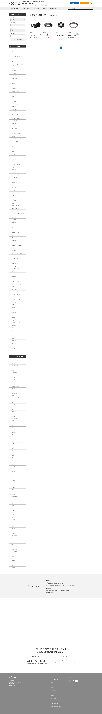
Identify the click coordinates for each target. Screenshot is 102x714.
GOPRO (13, 427)
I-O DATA (13, 439)
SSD (12, 51)
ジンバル (13, 291)
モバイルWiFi (14, 68)
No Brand (13, 482)
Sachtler (13, 510)
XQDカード (14, 187)
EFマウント (14, 154)
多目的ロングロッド (15, 232)
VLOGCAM (13, 83)
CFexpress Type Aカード (16, 177)
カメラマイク (14, 136)
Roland (13, 501)
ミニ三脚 (13, 230)
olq (12, 485)
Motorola (13, 471)
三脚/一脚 (13, 225)
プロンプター (14, 325)
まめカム (13, 96)
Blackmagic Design (15, 386)
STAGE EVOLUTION (15, 508)
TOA (12, 537)
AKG (12, 361)
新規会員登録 (84, 3)
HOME (52, 677)
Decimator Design (15, 404)
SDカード (13, 180)
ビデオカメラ (14, 73)
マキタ (13, 565)
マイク (13, 261)
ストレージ (14, 48)
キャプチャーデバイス (16, 322)
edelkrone (13, 413)
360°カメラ (14, 101)
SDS (12, 503)
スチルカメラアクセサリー (16, 133)
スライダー (14, 297)
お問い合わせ (53, 8)
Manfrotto (13, 469)
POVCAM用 (14, 111)
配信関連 (13, 317)
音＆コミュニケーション (16, 255)
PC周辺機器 (14, 70)
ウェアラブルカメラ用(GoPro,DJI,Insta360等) (16, 117)
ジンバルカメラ (14, 88)
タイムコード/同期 (15, 125)
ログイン (75, 3)
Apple (13, 368)
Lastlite (13, 462)
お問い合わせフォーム (65, 661)
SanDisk (13, 512)
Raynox (13, 498)
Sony (12, 524)
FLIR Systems (14, 420)
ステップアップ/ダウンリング (17, 167)
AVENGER (13, 377)
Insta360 (13, 436)
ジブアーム (14, 302)
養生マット (14, 312)
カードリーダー (14, 195)
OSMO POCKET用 (15, 114)
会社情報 (52, 692)
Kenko (13, 455)
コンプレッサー (14, 286)
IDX (12, 434)
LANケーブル (14, 343)
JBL (12, 441)
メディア (13, 172)
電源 (12, 330)
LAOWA (13, 459)
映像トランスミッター (16, 203)
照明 (12, 237)
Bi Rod (13, 384)
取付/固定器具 (14, 128)
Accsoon (13, 358)
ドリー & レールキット (16, 299)
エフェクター (14, 273)
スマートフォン (14, 59)
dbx (12, 402)
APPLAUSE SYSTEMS (15, 365)
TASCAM (13, 528)
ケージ (13, 146)
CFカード (13, 190)
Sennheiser (14, 514)
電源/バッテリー (15, 327)
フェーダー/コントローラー (17, 284)
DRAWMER (14, 411)
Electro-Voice (14, 418)
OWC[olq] (13, 489)
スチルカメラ (14, 131)
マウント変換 (14, 169)
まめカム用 (14, 123)
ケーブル (13, 335)
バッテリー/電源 (15, 141)
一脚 (12, 235)
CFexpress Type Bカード (16, 174)
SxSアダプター (14, 198)
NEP (12, 478)
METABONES (14, 466)
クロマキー (14, 309)
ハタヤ (13, 563)
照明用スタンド (14, 248)
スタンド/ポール (15, 266)
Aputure (13, 370)
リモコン (13, 143)
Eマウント (13, 151)
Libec (13, 464)
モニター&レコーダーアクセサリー (18, 214)
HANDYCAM (14, 80)
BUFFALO (13, 388)
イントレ (13, 304)
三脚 (12, 227)
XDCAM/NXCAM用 (15, 109)
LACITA (13, 457)
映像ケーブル (14, 338)
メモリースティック (15, 192)
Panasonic (13, 494)
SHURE (13, 505)
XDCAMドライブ (15, 210)
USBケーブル (14, 345)
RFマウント (14, 159)
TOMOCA (13, 540)
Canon (13, 400)
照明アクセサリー (15, 250)
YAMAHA (13, 553)
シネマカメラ (14, 75)
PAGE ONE (13, 491)
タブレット (14, 61)
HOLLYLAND (14, 429)
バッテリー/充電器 (15, 333)
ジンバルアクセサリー (16, 294)
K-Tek (12, 450)
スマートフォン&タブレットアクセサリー (18, 65)
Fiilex (12, 425)
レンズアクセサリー (15, 162)
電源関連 (13, 307)
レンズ (13, 149)
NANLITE (13, 475)
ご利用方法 (36, 8)
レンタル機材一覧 (13, 8)
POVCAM (13, 86)
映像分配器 (14, 219)
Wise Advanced (14, 551)
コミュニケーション (15, 268)
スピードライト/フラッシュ (17, 138)
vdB (12, 542)
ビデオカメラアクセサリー (16, 104)
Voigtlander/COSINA (15, 547)
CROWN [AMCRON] (15, 397)
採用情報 (52, 695)
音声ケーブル (14, 340)
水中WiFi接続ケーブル (16, 351)
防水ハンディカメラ (15, 99)
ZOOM (13, 558)
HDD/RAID (13, 54)
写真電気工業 (14, 567)
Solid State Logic (15, 521)
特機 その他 (14, 289)
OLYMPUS (13, 487)
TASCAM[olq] (14, 530)
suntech (13, 526)
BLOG (44, 8)
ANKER (13, 363)
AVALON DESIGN (15, 374)
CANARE (13, 390)
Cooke (13, 395)
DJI (12, 409)
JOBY (13, 443)
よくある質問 (53, 698)
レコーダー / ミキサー (16, 258)
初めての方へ (25, 8)
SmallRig (13, 519)
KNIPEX (13, 452)
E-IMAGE (13, 416)
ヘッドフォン (14, 263)
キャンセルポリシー (54, 700)
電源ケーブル (14, 348)
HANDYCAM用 (14, 120)
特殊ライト (14, 243)
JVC (12, 446)
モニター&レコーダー (16, 205)
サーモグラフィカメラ (16, 93)
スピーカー (14, 271)
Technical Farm (14, 535)
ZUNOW (13, 560)
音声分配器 (14, 276)
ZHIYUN (13, 556)
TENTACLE (13, 533)
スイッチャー (14, 200)
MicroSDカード (14, 182)
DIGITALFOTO (14, 407)
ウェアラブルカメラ (15, 91)
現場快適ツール (14, 315)
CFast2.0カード (14, 185)
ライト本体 (14, 240)
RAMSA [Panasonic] (15, 496)
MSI (12, 473)
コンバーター (14, 217)
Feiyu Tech (13, 423)
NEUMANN (13, 480)
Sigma (13, 517)
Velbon (13, 544)
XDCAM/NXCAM (14, 78)
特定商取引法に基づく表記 (56, 706)
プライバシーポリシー (55, 703)
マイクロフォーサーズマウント (17, 156)
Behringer (13, 381)
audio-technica (14, 372)
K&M (12, 448)
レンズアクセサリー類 (16, 164)
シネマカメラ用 (14, 106)
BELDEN (13, 379)
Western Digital (14, 549)
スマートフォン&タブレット (17, 56)
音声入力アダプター (15, 279)
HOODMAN (14, 432)
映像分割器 (14, 222)
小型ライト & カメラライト (17, 245)
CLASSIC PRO (14, 393)
